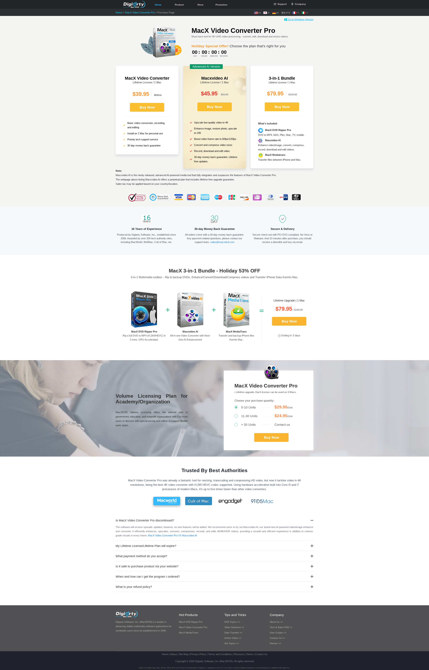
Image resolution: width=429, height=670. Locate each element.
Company (300, 4)
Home (158, 4)
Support (282, 4)
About (173, 654)
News (250, 654)
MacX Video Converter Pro (140, 12)
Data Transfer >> (233, 632)
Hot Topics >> (231, 643)
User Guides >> (278, 632)
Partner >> (275, 643)
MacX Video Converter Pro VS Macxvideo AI (172, 535)
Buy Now (147, 107)
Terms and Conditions (220, 654)
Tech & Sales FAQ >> (281, 627)
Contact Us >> (277, 638)
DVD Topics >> (232, 622)
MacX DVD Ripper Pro (191, 622)
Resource (239, 654)
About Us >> (276, 622)
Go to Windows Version (300, 19)
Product (179, 4)
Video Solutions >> (234, 627)
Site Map (183, 654)
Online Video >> (232, 638)
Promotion (221, 4)
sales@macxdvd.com (222, 242)
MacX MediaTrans (188, 632)
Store (200, 4)
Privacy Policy (198, 654)
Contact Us (261, 654)
